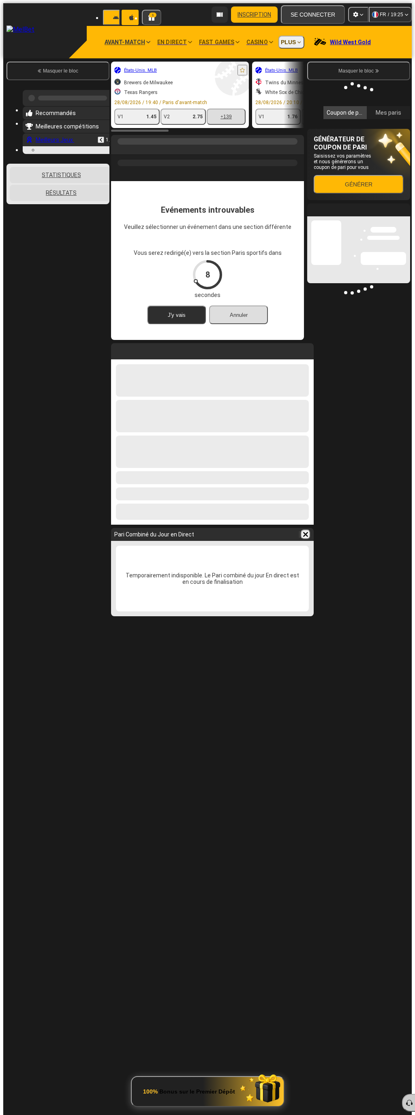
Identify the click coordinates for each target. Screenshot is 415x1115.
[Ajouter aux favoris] (242, 70)
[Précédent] (101, 136)
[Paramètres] (358, 14)
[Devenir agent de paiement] (220, 14)
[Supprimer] (305, 534)
